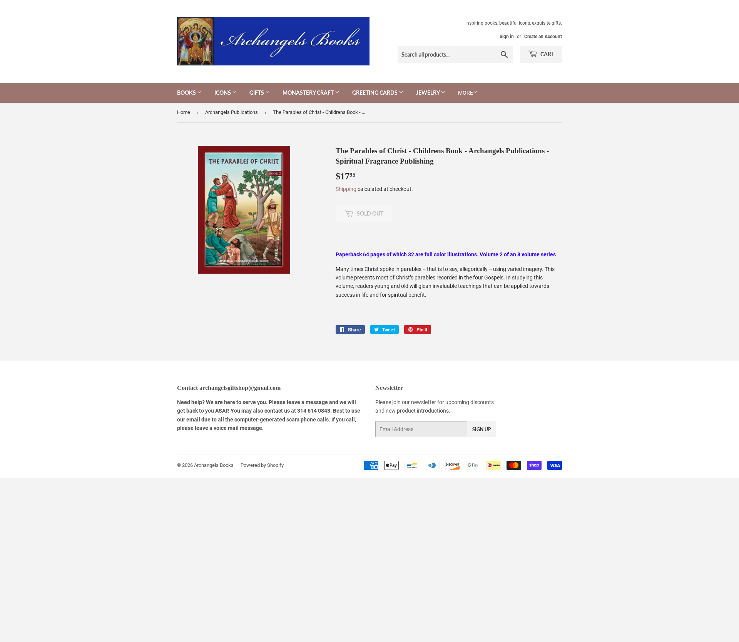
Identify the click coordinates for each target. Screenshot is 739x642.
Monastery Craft (309, 92)
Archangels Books (214, 465)
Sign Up (481, 429)
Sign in (507, 36)
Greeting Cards (375, 92)
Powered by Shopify (262, 465)
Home (183, 112)
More (465, 93)
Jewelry (428, 92)
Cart (546, 54)
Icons (223, 92)
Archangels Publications (231, 112)
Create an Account (543, 36)
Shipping (346, 189)
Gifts (257, 92)
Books (187, 92)
